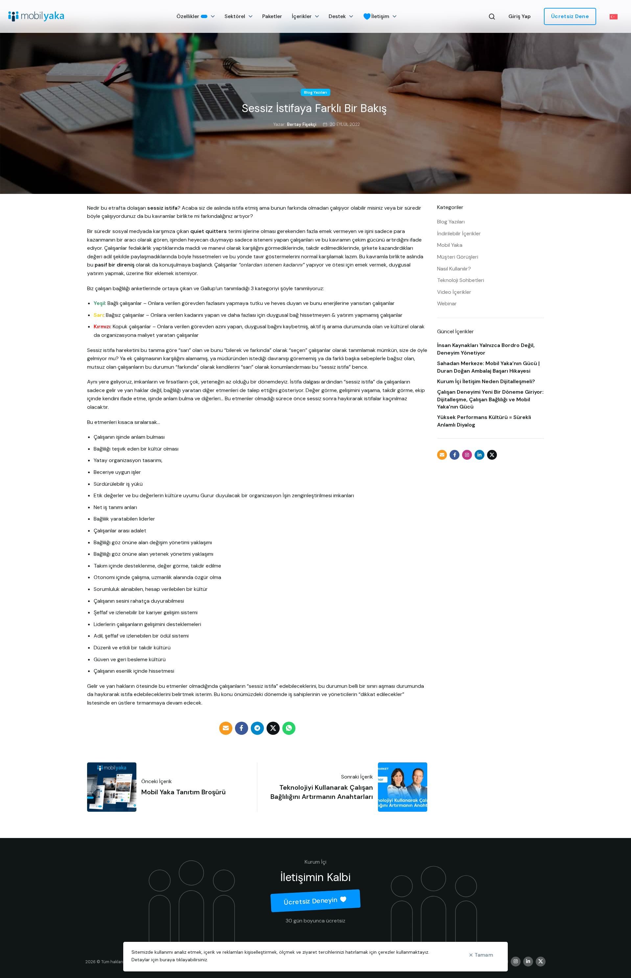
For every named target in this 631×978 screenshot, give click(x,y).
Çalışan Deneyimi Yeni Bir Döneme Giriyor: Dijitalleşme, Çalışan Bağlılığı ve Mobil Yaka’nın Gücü (490, 399)
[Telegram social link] (257, 728)
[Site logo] (36, 16)
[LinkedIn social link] (479, 455)
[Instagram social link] (467, 455)
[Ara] (492, 16)
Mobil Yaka (449, 245)
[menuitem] (616, 16)
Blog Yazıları (315, 92)
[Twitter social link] (273, 728)
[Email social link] (225, 728)
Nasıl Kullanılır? (454, 268)
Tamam (484, 954)
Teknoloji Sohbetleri (460, 280)
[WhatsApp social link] (288, 728)
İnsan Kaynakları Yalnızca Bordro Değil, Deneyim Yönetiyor (486, 349)
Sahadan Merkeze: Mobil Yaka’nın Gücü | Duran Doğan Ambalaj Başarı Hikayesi (488, 367)
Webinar (447, 303)
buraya (167, 960)
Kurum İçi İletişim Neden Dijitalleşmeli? (486, 381)
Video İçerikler (454, 292)
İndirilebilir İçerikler (459, 233)
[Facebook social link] (241, 728)
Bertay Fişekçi (301, 124)
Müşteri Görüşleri (457, 256)
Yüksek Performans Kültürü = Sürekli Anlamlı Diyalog (484, 421)
